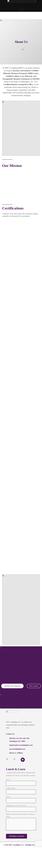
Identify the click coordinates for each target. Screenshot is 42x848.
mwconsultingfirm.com (17, 749)
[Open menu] (21, 10)
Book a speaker (33, 686)
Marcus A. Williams (16, 753)
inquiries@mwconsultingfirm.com (21, 745)
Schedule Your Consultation (12, 686)
